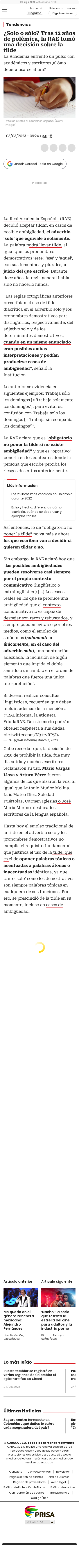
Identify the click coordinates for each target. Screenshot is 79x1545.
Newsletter (63, 1471)
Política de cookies (62, 1487)
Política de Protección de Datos (24, 1487)
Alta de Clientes (58, 1477)
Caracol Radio (15, 11)
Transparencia (60, 1492)
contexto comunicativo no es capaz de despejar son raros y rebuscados (36, 611)
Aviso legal (58, 1482)
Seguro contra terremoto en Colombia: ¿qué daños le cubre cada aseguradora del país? (29, 1423)
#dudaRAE (14, 721)
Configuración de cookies (26, 1492)
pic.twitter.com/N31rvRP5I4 (31, 734)
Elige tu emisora (62, 13)
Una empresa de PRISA (39, 1511)
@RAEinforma (18, 715)
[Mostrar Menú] (4, 11)
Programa (34, 13)
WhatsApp (71, 148)
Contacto (15, 1471)
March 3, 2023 (48, 740)
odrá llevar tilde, (45, 245)
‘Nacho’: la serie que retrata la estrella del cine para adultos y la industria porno (56, 1320)
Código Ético (39, 1498)
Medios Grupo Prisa (39, 1522)
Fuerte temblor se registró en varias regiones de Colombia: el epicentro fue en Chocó (30, 1374)
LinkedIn (62, 148)
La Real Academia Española (31, 218)
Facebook (44, 148)
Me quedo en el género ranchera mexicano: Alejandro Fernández (19, 1320)
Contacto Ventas (39, 1471)
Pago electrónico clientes (26, 1477)
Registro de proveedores (29, 1482)
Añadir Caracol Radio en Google (38, 164)
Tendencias (18, 24)
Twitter (53, 148)
